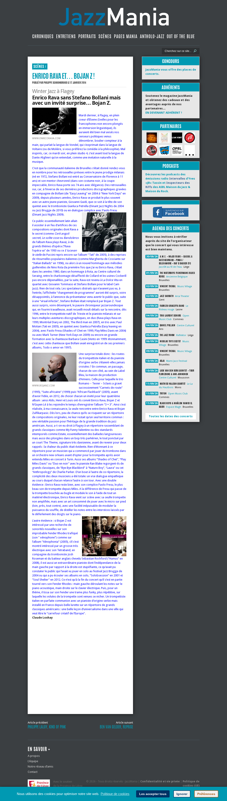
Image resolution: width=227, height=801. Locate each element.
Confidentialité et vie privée (160, 781)
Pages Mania (125, 36)
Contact (32, 771)
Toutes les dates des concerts (171, 416)
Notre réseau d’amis (40, 766)
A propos (34, 755)
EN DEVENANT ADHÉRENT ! (163, 112)
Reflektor (181, 335)
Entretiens (66, 36)
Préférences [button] (206, 794)
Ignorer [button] (181, 794)
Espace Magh (173, 406)
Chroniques (43, 36)
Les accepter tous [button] (152, 794)
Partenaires (170, 126)
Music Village (184, 286)
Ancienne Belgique (177, 276)
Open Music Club (178, 393)
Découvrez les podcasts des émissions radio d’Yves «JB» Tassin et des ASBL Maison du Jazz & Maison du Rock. (170, 183)
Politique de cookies (115, 794)
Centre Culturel (185, 325)
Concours (170, 61)
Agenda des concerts (170, 228)
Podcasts (170, 166)
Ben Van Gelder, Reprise (116, 727)
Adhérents (171, 87)
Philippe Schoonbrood (55, 83)
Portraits (87, 36)
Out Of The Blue (181, 36)
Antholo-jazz (152, 36)
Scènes (105, 36)
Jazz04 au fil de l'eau (170, 266)
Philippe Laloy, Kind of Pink (47, 727)
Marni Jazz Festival (176, 361)
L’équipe (33, 761)
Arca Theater (182, 296)
